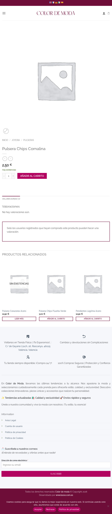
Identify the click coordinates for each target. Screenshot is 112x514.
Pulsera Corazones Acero (14, 311)
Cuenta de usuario (13, 426)
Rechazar (50, 509)
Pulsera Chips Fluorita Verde (52, 311)
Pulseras (28, 140)
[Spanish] (62, 2)
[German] (56, 2)
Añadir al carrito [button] (56, 319)
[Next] (109, 293)
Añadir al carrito (32, 176)
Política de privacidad (15, 432)
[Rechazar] (108, 507)
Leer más (19, 319)
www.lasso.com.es (64, 495)
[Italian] (59, 2)
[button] (4, 13)
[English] (50, 2)
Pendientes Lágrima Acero (88, 311)
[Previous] (2, 293)
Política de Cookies (14, 438)
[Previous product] (10, 158)
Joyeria (16, 140)
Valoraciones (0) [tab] (11, 199)
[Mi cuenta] (104, 13)
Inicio (5, 140)
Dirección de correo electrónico (14, 460)
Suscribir (56, 474)
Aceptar (38, 509)
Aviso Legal (10, 420)
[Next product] (4, 158)
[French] (53, 2)
